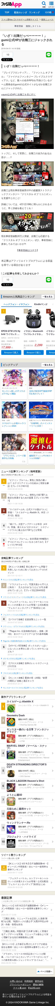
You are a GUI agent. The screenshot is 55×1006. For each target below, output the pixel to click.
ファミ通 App (11, 5)
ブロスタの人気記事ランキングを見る (17, 673)
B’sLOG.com (34, 987)
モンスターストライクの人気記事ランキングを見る (23, 688)
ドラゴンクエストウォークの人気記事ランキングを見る (24, 597)
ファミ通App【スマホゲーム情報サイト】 (19, 19)
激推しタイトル (33, 25)
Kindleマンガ (40, 304)
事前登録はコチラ (27, 250)
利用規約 (28, 981)
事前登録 (18, 25)
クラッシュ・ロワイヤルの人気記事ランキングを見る (23, 626)
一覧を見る (48, 296)
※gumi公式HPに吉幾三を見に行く (18, 94)
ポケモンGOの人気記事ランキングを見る (19, 659)
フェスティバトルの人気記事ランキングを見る (21, 615)
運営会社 (39, 981)
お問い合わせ (16, 981)
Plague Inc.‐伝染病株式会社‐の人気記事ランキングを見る (24, 641)
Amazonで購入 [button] (11, 352)
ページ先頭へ (46, 971)
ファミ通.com (19, 987)
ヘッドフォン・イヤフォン (16, 304)
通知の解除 (38, 984)
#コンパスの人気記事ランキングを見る (18, 580)
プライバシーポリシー (20, 984)
